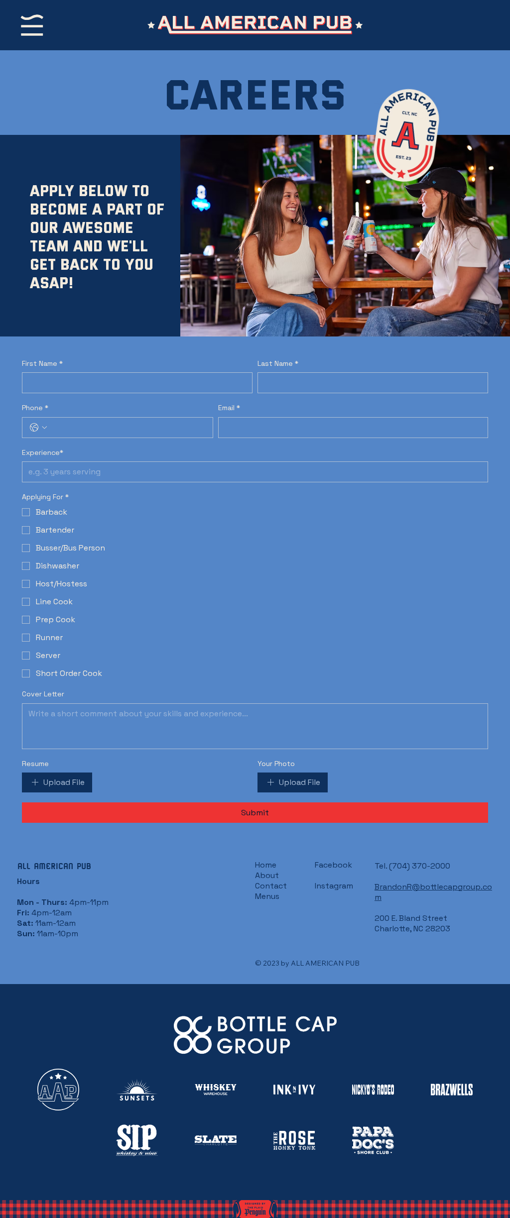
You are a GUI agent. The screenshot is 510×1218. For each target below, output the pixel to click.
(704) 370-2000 (419, 866)
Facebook (333, 865)
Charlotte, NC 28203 (412, 928)
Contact (271, 886)
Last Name (277, 363)
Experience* (42, 452)
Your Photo (276, 763)
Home (265, 865)
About (267, 875)
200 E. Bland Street (411, 918)
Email (229, 407)
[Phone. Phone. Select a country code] (38, 428)
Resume (35, 763)
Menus (267, 896)
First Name (42, 363)
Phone (35, 407)
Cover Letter (43, 693)
